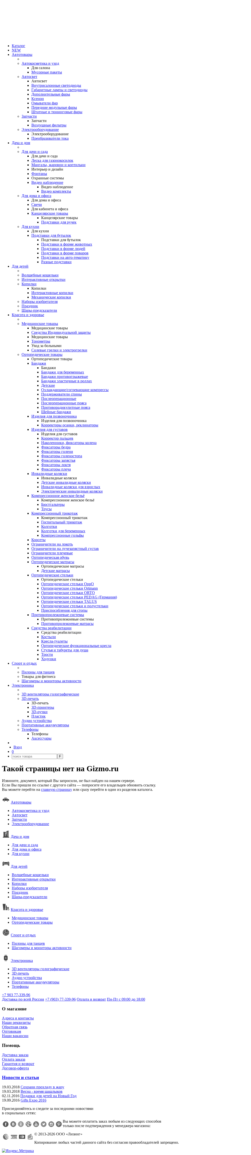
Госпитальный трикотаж (61, 522)
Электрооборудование (40, 129)
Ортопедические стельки (52, 575)
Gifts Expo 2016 (33, 1100)
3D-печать (30, 698)
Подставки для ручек (58, 222)
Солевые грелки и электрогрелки (59, 350)
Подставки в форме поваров (64, 253)
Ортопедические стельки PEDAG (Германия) (79, 597)
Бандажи (38, 363)
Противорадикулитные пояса (65, 407)
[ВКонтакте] (13, 1124)
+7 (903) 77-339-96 (60, 999)
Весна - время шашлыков (42, 1091)
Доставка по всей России (23, 999)
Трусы (46, 509)
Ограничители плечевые (52, 553)
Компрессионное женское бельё (58, 496)
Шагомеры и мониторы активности (51, 681)
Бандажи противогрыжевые (64, 376)
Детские (48, 385)
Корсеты (38, 540)
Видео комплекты (56, 191)
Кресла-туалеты (54, 641)
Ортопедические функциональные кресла (76, 646)
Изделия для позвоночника (54, 416)
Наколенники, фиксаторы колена (69, 443)
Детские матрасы (55, 571)
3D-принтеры (42, 707)
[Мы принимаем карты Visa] (14, 1137)
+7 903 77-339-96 (16, 995)
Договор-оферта (15, 1068)
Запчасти (29, 116)
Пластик (38, 716)
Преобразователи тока (50, 138)
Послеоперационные (58, 399)
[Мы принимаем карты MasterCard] (22, 1137)
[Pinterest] (59, 1124)
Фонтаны (39, 174)
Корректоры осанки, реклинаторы (69, 425)
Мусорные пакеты (46, 72)
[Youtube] (36, 1124)
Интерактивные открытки (43, 279)
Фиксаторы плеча (56, 469)
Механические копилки (51, 297)
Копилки (29, 284)
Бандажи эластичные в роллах (66, 381)
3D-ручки (39, 712)
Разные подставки (56, 262)
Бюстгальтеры (53, 504)
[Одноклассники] (21, 1124)
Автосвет (29, 77)
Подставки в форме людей (63, 249)
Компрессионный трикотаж (54, 513)
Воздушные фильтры (48, 125)
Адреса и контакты (18, 1018)
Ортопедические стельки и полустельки (74, 606)
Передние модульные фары (54, 107)
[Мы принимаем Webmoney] (6, 1137)
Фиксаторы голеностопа (61, 456)
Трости (47, 654)
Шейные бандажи (56, 412)
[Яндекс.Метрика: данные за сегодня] (18, 1151)
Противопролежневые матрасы (67, 623)
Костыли (48, 637)
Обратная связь (14, 1027)
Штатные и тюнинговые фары (56, 112)
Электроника (23, 685)
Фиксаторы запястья (58, 460)
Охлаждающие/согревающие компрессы (75, 390)
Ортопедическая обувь (50, 557)
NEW (16, 50)
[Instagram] (51, 1124)
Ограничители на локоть (52, 544)
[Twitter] (44, 1124)
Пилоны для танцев (38, 672)
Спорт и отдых (24, 663)
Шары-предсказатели (39, 310)
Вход (17, 747)
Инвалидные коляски (49, 474)
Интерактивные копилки (52, 293)
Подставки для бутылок (51, 235)
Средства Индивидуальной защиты (61, 332)
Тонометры (40, 341)
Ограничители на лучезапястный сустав (65, 548)
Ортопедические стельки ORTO (68, 593)
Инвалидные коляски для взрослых (70, 487)
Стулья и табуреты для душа (64, 650)
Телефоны (30, 729)
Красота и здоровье (28, 315)
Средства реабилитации (51, 628)
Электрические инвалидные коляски (72, 491)
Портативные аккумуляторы (45, 725)
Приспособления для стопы (64, 610)
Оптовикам (11, 1031)
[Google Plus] (28, 1124)
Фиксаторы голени (57, 451)
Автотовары (22, 54)
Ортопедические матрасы (52, 562)
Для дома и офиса (36, 196)
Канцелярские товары (49, 213)
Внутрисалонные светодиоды (56, 85)
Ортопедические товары (42, 354)
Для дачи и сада (35, 151)
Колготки (49, 526)
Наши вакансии (15, 1036)
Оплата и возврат (91, 999)
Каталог (18, 46)
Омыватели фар (44, 103)
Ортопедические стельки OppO (67, 584)
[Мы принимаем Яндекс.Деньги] (30, 1137)
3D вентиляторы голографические (50, 694)
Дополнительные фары (50, 94)
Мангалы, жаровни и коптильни (58, 165)
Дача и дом (21, 143)
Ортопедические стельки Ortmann (69, 588)
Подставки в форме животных (66, 244)
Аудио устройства (37, 721)
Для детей (20, 266)
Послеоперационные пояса (64, 403)
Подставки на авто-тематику (65, 257)
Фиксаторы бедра (56, 447)
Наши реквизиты (16, 1022)
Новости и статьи (20, 1077)
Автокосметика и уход (40, 63)
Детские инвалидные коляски (66, 482)
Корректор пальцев (57, 438)
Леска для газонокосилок (52, 160)
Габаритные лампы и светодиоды (59, 90)
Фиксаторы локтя (56, 465)
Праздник (30, 306)
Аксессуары (41, 738)
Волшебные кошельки (40, 275)
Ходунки (48, 659)
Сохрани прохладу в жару (42, 1087)
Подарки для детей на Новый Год (48, 1096)
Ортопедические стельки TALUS (69, 601)
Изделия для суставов (49, 429)
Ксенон (37, 99)
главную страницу (56, 789)
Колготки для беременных (63, 531)
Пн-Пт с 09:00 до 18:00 (126, 999)
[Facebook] (6, 1124)
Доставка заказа (15, 1055)
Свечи (36, 204)
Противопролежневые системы (57, 615)
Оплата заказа (13, 1059)
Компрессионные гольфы (62, 535)
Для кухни (30, 226)
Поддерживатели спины (61, 394)
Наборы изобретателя (40, 301)
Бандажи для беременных (62, 372)
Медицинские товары (40, 324)
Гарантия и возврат (18, 1064)
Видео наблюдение (47, 182)
